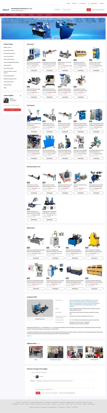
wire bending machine (8, 81)
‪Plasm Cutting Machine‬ (86, 300)
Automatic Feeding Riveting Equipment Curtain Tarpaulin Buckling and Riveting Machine (65, 90)
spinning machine (8, 84)
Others (5, 87)
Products (14, 15)
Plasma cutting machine (9, 59)
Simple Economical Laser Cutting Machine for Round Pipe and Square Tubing (48, 125)
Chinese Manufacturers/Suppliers (36, 402)
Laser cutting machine (9, 56)
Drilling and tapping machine (10, 78)
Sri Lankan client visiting (55, 359)
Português (27, 404)
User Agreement (62, 407)
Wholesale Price (55, 402)
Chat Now (14, 100)
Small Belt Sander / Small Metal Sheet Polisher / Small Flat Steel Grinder (49, 213)
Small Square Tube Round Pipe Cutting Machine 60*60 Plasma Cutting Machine (49, 64)
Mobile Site (85, 402)
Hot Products (17, 402)
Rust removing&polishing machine (11, 62)
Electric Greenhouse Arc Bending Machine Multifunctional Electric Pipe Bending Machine (93, 251)
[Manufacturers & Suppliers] (10, 3)
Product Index (78, 402)
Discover (40, 15)
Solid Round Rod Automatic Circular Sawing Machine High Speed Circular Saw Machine (49, 90)
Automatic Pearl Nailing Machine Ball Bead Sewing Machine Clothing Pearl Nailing (35, 282)
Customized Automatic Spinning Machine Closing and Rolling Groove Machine (74, 251)
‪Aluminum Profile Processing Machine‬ (90, 303)
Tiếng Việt (84, 404)
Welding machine (7, 47)
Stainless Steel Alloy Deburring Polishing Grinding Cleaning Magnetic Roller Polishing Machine (75, 282)
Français (32, 404)
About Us (23, 15)
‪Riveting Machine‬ (78, 303)
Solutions (31, 15)
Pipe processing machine (9, 53)
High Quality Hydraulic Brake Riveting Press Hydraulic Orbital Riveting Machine (65, 152)
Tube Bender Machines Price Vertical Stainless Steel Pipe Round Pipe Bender (33, 152)
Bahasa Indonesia (91, 404)
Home (5, 15)
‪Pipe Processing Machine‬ (75, 300)
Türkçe (79, 404)
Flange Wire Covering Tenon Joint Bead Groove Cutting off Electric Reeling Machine (55, 282)
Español (21, 404)
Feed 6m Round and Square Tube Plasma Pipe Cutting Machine (64, 125)
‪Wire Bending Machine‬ (88, 304)
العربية (59, 404)
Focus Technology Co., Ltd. (44, 407)
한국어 (63, 404)
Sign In (68, 3)
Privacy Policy (75, 407)
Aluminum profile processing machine (10, 72)
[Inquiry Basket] (89, 3)
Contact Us (48, 15)
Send (38, 393)
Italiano (44, 404)
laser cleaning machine (9, 50)
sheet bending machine (9, 75)
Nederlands (54, 404)
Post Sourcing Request (99, 9)
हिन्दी (71, 404)
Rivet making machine (9, 68)
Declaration (68, 407)
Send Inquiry (34, 70)
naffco (35, 359)
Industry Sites (63, 402)
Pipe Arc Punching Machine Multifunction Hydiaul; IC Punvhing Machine (54, 251)
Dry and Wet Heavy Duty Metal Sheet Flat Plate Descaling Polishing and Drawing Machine (34, 64)
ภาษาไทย (75, 404)
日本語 (67, 404)
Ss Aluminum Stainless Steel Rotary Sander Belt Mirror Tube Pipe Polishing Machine (93, 282)
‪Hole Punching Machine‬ (79, 301)
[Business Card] (20, 95)
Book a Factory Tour (40, 319)
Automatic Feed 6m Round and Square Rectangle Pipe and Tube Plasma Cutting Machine (65, 186)
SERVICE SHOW (94, 359)
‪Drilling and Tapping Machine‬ (76, 304)
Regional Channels (70, 402)
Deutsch (48, 404)
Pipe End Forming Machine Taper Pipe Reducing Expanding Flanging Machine (49, 152)
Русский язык (38, 404)
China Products (25, 402)
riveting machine (7, 65)
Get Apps (95, 3)
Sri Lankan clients (75, 359)
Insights (90, 402)
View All (28, 336)
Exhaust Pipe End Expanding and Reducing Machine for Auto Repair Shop (81, 125)
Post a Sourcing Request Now (67, 393)
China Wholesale (47, 402)
